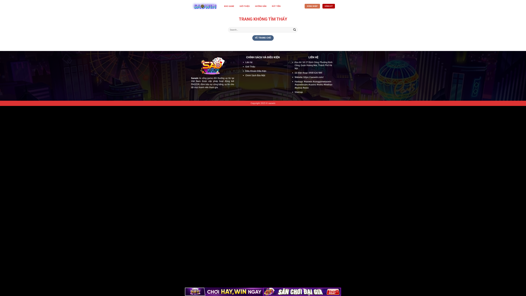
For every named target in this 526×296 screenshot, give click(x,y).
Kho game (229, 6)
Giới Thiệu (250, 66)
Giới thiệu (245, 6)
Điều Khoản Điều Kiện (255, 71)
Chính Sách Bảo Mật (255, 75)
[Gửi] (294, 29)
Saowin (194, 78)
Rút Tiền (276, 6)
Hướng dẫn (261, 6)
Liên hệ (248, 62)
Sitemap (299, 92)
